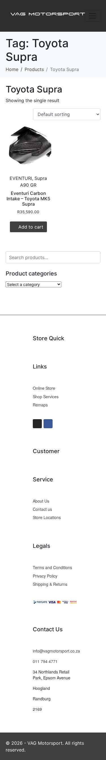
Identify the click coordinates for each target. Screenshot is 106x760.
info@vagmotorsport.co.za (56, 651)
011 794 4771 (45, 661)
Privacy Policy (45, 576)
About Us (41, 501)
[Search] (95, 256)
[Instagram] (37, 423)
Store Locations (47, 517)
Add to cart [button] (30, 227)
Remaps (40, 405)
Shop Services (46, 396)
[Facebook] (48, 423)
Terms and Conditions (52, 567)
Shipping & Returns (50, 584)
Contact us (42, 509)
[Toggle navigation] (92, 15)
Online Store (44, 388)
